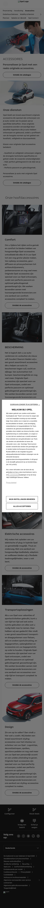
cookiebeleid (14, 475)
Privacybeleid (11, 483)
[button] (25, 404)
